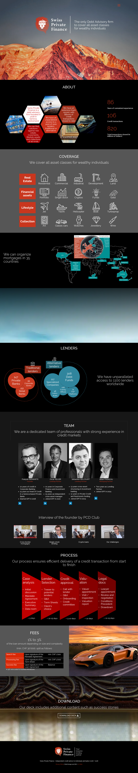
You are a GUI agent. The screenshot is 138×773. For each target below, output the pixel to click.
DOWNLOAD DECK (67, 715)
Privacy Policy (60, 764)
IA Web (80, 764)
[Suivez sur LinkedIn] (19, 503)
